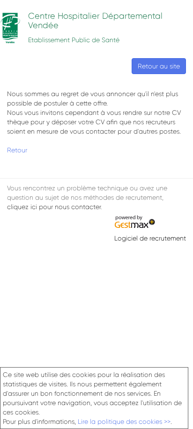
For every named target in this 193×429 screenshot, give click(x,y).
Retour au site (159, 66)
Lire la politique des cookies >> (124, 421)
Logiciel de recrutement (150, 238)
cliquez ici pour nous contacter (54, 207)
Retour (17, 150)
